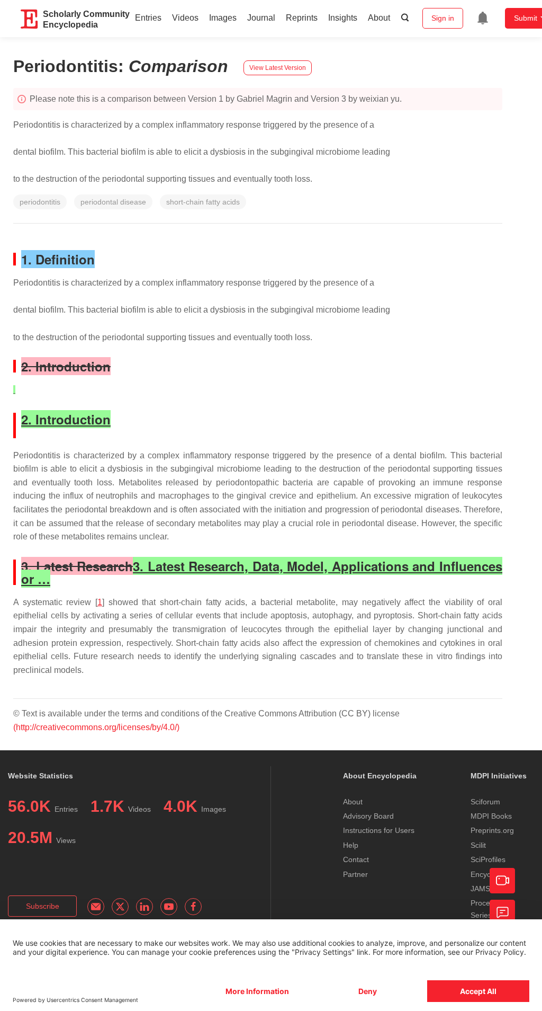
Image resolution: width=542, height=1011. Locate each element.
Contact (356, 859)
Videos (185, 17)
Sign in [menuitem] (442, 18)
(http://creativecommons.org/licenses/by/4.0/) (96, 727)
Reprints (302, 17)
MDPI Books (491, 816)
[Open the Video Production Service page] (502, 880)
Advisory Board (368, 816)
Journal (261, 17)
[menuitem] (482, 18)
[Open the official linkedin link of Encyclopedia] (144, 906)
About (379, 17)
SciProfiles (488, 859)
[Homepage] (29, 19)
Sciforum (485, 801)
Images (223, 17)
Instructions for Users (378, 830)
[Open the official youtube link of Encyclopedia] (168, 906)
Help (350, 845)
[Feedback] (502, 912)
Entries (148, 17)
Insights (342, 17)
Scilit (478, 845)
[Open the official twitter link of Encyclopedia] (120, 906)
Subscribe (42, 906)
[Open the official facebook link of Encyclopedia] (193, 906)
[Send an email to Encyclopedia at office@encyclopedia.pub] (95, 906)
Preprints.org (492, 830)
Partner (355, 874)
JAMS (480, 888)
